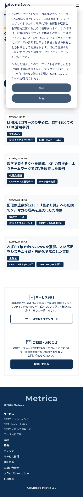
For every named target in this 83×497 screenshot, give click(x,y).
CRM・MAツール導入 (15, 424)
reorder (77, 5)
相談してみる (41, 364)
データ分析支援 (12, 434)
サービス (9, 413)
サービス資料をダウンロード (41, 319)
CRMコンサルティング (16, 419)
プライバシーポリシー (16, 473)
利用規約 (9, 479)
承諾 (41, 87)
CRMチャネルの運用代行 (17, 429)
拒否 (41, 98)
